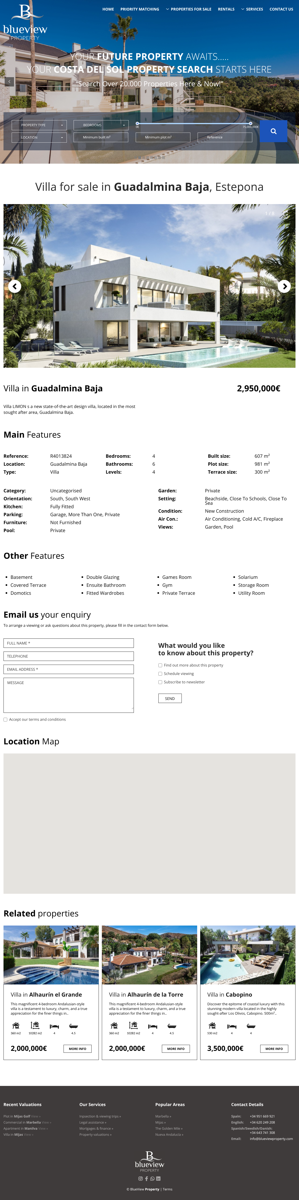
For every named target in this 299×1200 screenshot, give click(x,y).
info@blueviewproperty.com (271, 1139)
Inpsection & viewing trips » (100, 1116)
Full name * (18, 643)
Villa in (46, 994)
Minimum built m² (96, 137)
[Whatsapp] (153, 1180)
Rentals (226, 9)
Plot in (22, 1116)
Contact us (281, 9)
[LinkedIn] (159, 1180)
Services (254, 9)
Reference (214, 137)
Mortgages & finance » (96, 1128)
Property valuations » (95, 1134)
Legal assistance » (93, 1122)
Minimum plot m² (158, 137)
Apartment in (26, 1128)
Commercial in (27, 1122)
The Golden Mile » (169, 1128)
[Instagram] (141, 1180)
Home (108, 9)
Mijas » (160, 1122)
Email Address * (22, 669)
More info (77, 1049)
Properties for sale (191, 9)
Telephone (17, 656)
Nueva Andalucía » (169, 1134)
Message (15, 682)
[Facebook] (147, 1180)
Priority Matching (140, 9)
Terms (167, 1189)
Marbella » (163, 1116)
